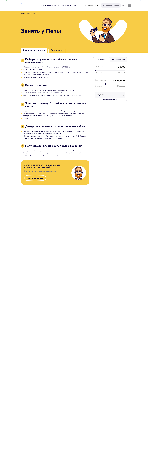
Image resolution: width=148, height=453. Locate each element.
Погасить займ (59, 5)
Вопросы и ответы (71, 5)
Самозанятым (101, 60)
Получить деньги (47, 5)
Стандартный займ (118, 59)
